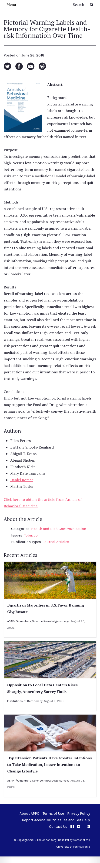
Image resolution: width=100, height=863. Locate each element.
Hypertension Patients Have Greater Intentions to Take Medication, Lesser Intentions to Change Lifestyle (49, 764)
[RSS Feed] (88, 826)
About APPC (29, 813)
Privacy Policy (78, 813)
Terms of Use (53, 813)
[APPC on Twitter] (78, 826)
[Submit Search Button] (92, 4)
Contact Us (58, 826)
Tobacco (31, 535)
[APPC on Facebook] (72, 826)
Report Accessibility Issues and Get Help (56, 820)
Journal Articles (56, 542)
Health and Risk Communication (58, 528)
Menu (11, 4)
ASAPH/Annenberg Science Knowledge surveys (38, 621)
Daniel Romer (21, 479)
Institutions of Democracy (25, 701)
